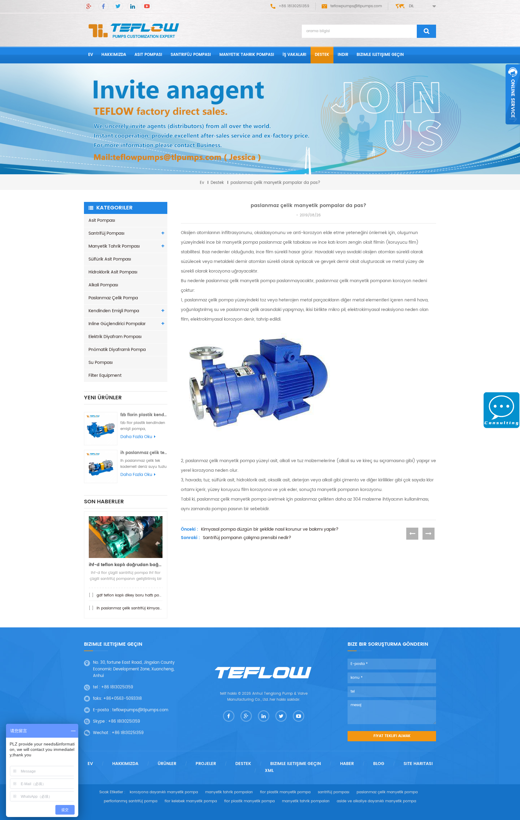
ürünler (167, 764)
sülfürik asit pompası (109, 259)
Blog (378, 764)
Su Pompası (100, 362)
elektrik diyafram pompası (114, 336)
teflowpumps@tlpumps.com (356, 6)
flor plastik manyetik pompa (285, 792)
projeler (206, 764)
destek (322, 55)
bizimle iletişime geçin (380, 55)
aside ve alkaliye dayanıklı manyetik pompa (376, 801)
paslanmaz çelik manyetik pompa (387, 792)
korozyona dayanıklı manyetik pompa (164, 792)
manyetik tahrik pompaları (229, 792)
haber (347, 764)
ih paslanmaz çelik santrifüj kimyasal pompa (137, 608)
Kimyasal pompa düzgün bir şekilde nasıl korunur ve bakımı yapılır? (270, 529)
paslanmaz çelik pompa (113, 297)
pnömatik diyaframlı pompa (117, 349)
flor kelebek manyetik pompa (191, 801)
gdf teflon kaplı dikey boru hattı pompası (133, 595)
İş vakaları (294, 55)
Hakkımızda (113, 55)
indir (343, 55)
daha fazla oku (136, 437)
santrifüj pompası (191, 55)
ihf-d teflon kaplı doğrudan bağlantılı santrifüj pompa (125, 564)
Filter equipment (105, 375)
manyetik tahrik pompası (246, 55)
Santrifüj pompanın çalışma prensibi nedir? (247, 538)
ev (90, 55)
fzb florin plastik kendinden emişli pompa (143, 415)
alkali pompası (103, 285)
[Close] (513, 127)
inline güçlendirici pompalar (117, 323)
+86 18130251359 (117, 687)
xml (269, 770)
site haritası (418, 764)
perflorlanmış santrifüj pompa (130, 801)
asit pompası (148, 55)
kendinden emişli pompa (113, 310)
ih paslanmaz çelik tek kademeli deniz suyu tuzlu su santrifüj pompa (143, 453)
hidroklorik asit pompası (112, 272)
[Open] (513, 94)
